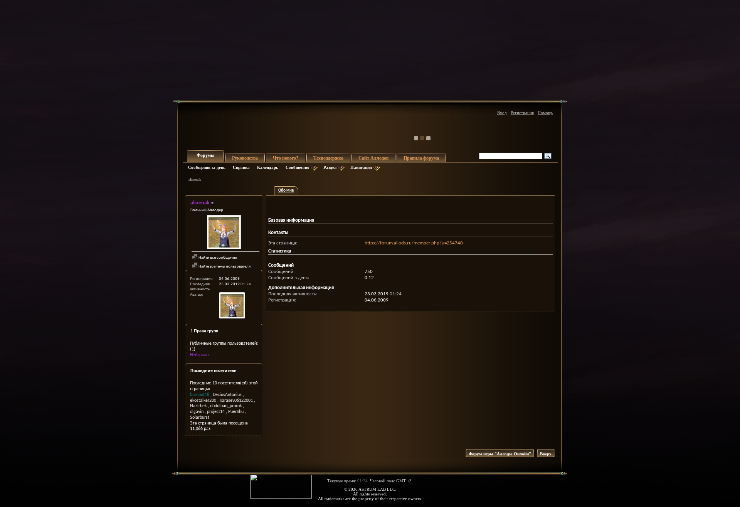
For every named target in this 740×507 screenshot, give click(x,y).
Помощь (545, 112)
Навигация (361, 167)
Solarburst (199, 417)
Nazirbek (198, 406)
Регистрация (522, 112)
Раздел (329, 167)
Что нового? (285, 158)
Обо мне (286, 191)
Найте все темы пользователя (224, 266)
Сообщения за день (206, 167)
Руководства (245, 158)
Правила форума (421, 158)
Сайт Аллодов (373, 158)
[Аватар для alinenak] (224, 233)
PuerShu (236, 411)
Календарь (267, 167)
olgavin (197, 411)
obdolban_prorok (226, 406)
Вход (502, 112)
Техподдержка (328, 158)
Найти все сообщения (217, 258)
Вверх (546, 453)
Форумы (205, 155)
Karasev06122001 (236, 400)
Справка (241, 167)
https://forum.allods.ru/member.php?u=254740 (414, 243)
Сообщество (297, 167)
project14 (216, 411)
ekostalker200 (203, 400)
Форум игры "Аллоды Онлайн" (500, 453)
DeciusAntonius (227, 394)
